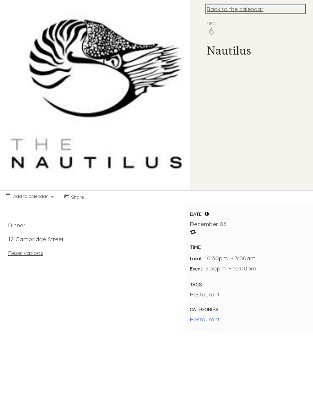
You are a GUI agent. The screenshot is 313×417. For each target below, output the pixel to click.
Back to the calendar (235, 9)
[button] (207, 213)
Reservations (25, 253)
